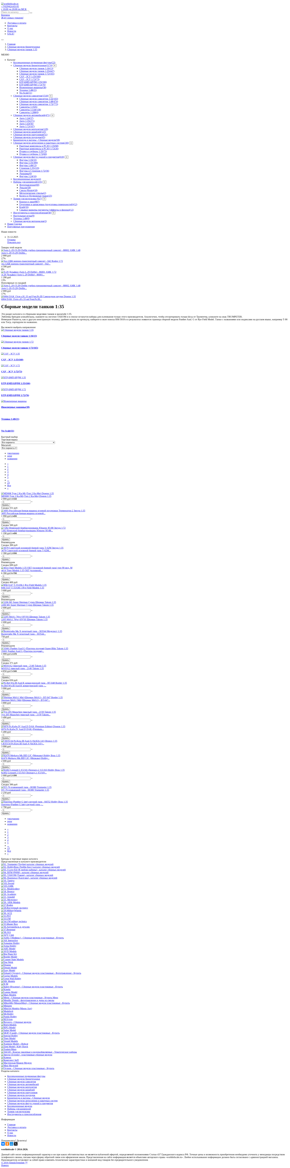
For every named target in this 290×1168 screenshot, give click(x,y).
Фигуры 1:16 (28, 160)
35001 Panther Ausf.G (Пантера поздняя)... (22, 651)
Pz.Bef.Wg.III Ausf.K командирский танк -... (23, 685)
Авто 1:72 (27, 126)
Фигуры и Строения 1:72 (34, 171)
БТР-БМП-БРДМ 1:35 (33, 82)
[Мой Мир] (11, 1144)
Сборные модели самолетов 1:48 (38, 101)
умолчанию (13, 453)
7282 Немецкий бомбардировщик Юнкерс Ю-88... (27, 530)
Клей (24, 207)
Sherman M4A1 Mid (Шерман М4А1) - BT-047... (25, 700)
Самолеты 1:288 (29, 112)
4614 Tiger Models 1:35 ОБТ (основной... (22, 570)
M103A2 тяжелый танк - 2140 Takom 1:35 (22, 668)
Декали (25, 187)
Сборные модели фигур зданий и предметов (38, 157)
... (8, 480)
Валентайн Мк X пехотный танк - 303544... (23, 634)
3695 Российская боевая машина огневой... (23, 513)
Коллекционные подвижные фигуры (34, 62)
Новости (11, 31)
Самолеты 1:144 (30, 109)
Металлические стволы (32, 193)
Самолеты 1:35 (28, 107)
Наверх (5, 1165)
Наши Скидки (14, 224)
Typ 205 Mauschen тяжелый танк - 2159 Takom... (25, 714)
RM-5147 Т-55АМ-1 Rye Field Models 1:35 (22, 587)
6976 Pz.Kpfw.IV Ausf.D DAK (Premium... (22, 729)
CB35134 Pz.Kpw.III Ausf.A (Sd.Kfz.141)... (22, 743)
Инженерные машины (32, 87)
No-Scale (25, 93)
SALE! (10, 33)
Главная (11, 44)
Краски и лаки (29, 201)
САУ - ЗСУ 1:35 (30, 76)
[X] (16, 1144)
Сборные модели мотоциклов (30, 221)
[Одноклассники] (7, 1144)
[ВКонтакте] (3, 1144)
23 (8, 483)
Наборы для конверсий (27, 182)
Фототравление (29, 185)
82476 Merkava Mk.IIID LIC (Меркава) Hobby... (25, 758)
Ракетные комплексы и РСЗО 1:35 (38, 146)
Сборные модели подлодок (29, 137)
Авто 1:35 (27, 121)
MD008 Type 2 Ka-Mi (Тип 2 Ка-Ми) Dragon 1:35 (26, 496)
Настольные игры (23, 215)
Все (9, 485)
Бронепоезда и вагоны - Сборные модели (36, 140)
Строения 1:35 (29, 168)
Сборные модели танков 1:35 (36, 71)
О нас (10, 28)
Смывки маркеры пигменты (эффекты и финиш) (46, 210)
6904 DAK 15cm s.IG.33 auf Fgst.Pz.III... (21, 299)
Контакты (12, 25)
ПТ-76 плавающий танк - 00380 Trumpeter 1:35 (25, 790)
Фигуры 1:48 (28, 165)
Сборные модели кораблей (29, 132)
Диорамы (25, 173)
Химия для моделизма (27, 198)
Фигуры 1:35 (28, 162)
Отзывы (11, 239)
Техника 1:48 (28, 90)
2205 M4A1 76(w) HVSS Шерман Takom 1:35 (24, 619)
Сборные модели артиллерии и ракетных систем (41, 143)
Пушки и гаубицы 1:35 (33, 151)
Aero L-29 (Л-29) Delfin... (14, 253)
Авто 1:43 (26, 123)
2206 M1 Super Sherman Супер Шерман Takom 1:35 (27, 605)
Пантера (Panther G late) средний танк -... (22, 804)
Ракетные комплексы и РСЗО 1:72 (38, 148)
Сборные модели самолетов (30, 95)
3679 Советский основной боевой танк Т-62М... (26, 550)
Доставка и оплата (16, 23)
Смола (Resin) (28, 190)
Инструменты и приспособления (32, 212)
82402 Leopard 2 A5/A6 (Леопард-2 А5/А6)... (24, 772)
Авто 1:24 (26, 118)
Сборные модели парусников (30, 134)
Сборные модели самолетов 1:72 (38, 104)
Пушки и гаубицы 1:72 (33, 154)
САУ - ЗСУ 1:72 (29, 79)
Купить (5, 505)
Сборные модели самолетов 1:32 (38, 98)
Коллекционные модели (27, 179)
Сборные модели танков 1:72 (36, 74)
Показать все (14, 242)
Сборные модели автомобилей (31, 115)
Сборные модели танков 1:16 (36, 68)
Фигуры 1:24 (28, 176)
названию (12, 458)
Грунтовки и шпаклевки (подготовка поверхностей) (48, 204)
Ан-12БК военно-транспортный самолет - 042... (25, 264)
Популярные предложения (21, 226)
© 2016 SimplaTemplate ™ (14, 1162)
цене (9, 456)
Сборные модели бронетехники (32, 65)
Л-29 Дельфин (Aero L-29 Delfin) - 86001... (23, 274)
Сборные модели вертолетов (30, 129)
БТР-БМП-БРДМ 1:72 (32, 84)
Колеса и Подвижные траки (35, 196)
